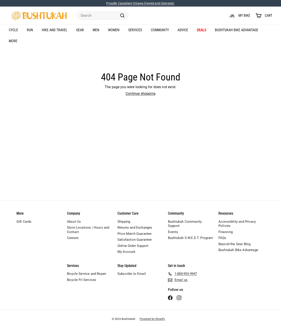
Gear (80, 30)
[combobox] (103, 15)
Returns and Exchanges (134, 228)
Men (96, 30)
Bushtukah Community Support (185, 224)
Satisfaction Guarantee (134, 240)
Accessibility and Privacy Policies (237, 224)
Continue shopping (140, 93)
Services (135, 30)
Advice (183, 30)
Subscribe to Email (131, 274)
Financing (225, 232)
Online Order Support (132, 246)
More (13, 41)
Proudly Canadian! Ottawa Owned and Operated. (140, 3)
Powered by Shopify (152, 319)
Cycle (13, 30)
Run (30, 30)
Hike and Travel (54, 30)
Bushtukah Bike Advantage (236, 30)
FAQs (222, 238)
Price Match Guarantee (134, 234)
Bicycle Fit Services (81, 280)
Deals (201, 30)
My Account (126, 252)
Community (160, 30)
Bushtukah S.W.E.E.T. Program (190, 238)
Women (113, 30)
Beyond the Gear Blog (234, 244)
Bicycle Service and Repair (86, 274)
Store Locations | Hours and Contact (88, 230)
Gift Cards (24, 222)
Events (173, 232)
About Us (74, 222)
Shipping (123, 222)
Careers (73, 238)
